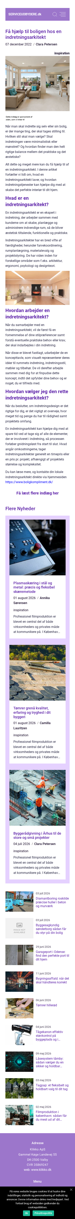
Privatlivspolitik (43, 1213)
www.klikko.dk (41, 1170)
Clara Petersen (46, 44)
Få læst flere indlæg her (37, 493)
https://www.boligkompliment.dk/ (29, 482)
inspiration (62, 53)
